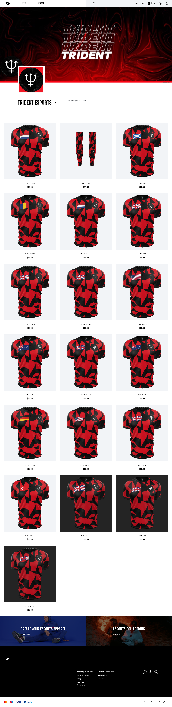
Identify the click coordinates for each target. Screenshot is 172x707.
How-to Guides (83, 675)
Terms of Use (149, 702)
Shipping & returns (85, 672)
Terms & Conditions (106, 672)
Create (24, 3)
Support (101, 679)
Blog (79, 679)
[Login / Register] (160, 3)
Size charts (102, 675)
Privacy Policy (163, 702)
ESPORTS (40, 3)
